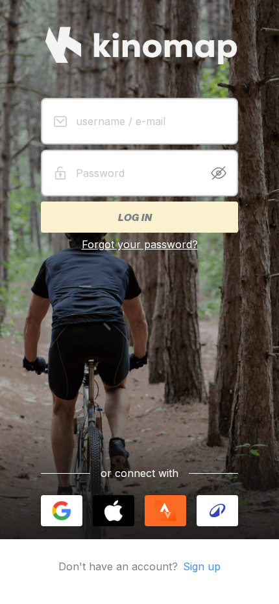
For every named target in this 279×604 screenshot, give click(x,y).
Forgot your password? (140, 244)
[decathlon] (217, 510)
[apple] (113, 510)
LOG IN (134, 217)
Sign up (202, 566)
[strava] (165, 510)
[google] (61, 510)
